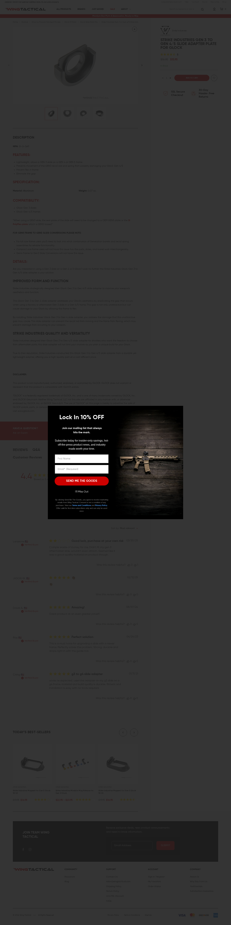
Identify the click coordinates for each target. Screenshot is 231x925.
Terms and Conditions (81, 505)
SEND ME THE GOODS (81, 480)
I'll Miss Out (81, 491)
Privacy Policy (101, 505)
